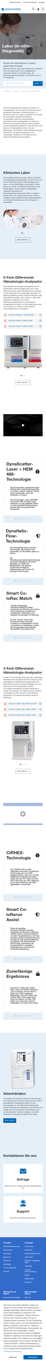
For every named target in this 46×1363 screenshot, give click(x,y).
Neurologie (7, 1254)
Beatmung (7, 1257)
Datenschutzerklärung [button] (12, 1351)
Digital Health (29, 1279)
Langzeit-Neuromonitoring (31, 1271)
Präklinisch (28, 1250)
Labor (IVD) (29, 1257)
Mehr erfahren (22, 240)
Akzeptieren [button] (32, 1357)
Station (27, 1275)
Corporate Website (30, 2)
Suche (36, 83)
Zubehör (6, 1271)
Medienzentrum (15, 2)
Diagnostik (28, 1266)
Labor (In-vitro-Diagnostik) (31, 91)
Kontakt (41, 2)
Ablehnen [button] (13, 1357)
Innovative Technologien (12, 1297)
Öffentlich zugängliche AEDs (33, 1261)
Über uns (28, 1297)
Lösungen (16, 91)
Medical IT (7, 1261)
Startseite (6, 91)
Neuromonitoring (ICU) (33, 1254)
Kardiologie (7, 1264)
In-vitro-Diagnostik (9, 1268)
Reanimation (7, 1250)
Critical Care (29, 1246)
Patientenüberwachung (11, 1246)
